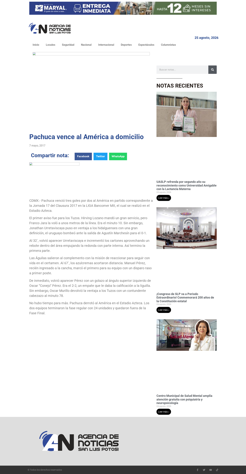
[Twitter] (204, 470)
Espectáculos (146, 44)
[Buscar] (212, 69)
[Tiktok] (217, 470)
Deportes (126, 44)
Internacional (106, 44)
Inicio (36, 44)
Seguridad (68, 44)
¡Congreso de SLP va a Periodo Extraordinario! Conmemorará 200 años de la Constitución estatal (185, 297)
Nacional (86, 44)
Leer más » (163, 198)
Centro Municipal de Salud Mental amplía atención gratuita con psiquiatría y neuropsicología (184, 399)
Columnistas (168, 44)
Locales (50, 44)
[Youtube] (210, 470)
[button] (83, 156)
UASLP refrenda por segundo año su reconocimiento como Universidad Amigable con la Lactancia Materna (186, 185)
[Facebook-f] (197, 470)
